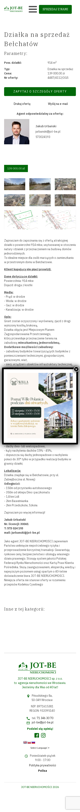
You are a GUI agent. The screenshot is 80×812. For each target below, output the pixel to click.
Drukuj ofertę (22, 104)
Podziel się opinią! (40, 729)
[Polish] (29, 742)
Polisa (42, 771)
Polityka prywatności (42, 765)
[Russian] (33, 742)
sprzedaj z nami (55, 9)
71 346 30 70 (45, 718)
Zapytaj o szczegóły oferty (40, 91)
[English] (25, 742)
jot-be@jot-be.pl (43, 722)
